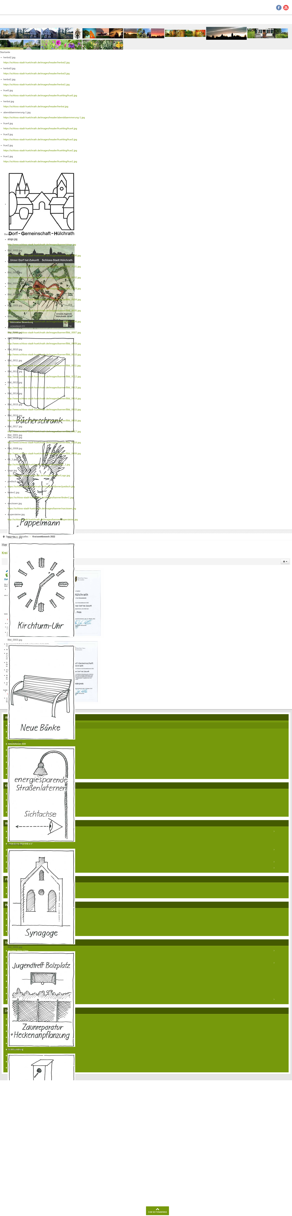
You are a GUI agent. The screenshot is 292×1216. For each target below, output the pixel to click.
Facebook (279, 7)
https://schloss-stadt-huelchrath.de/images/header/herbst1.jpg (36, 84)
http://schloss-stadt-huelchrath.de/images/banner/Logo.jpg (39, 475)
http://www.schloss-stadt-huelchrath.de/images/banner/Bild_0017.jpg (44, 431)
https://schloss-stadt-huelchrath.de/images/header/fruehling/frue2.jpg (40, 150)
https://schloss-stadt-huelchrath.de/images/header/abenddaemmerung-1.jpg (44, 117)
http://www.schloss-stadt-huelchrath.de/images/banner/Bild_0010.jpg (44, 354)
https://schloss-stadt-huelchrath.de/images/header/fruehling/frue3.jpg (40, 139)
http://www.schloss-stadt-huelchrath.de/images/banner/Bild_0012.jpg (44, 376)
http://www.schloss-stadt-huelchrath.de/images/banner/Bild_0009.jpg (44, 343)
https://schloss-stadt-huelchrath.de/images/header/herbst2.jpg (36, 62)
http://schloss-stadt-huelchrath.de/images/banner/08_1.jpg (39, 464)
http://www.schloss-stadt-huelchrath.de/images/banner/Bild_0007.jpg (44, 332)
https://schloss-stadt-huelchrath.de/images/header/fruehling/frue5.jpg (40, 95)
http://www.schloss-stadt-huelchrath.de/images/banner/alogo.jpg (42, 244)
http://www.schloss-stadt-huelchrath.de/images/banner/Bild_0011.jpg (44, 365)
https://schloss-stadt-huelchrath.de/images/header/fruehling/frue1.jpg (40, 161)
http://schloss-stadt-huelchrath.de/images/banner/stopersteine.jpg (43, 519)
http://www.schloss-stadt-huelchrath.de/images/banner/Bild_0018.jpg (44, 442)
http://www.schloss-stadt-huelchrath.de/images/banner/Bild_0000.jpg (44, 255)
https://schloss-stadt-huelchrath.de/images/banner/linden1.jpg (41, 497)
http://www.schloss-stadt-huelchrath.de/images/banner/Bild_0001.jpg (44, 266)
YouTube (286, 7)
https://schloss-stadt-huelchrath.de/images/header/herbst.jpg (35, 106)
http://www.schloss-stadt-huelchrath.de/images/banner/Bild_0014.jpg (44, 398)
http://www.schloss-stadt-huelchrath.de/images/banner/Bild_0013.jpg (44, 387)
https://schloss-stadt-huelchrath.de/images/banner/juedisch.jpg (41, 486)
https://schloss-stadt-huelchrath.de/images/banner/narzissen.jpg (42, 508)
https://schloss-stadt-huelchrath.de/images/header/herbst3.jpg (36, 73)
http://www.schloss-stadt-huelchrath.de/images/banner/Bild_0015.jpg (44, 409)
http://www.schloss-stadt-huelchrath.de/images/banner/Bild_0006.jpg (44, 321)
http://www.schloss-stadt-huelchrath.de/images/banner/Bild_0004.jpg (44, 299)
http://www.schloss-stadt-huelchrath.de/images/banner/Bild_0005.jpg (44, 310)
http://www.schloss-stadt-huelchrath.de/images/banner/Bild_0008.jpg (44, 453)
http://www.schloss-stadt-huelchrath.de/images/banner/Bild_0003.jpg (44, 288)
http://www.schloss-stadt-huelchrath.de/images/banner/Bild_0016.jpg (44, 420)
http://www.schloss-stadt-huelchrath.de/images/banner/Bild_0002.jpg (44, 277)
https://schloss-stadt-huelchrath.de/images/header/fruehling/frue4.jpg (40, 128)
